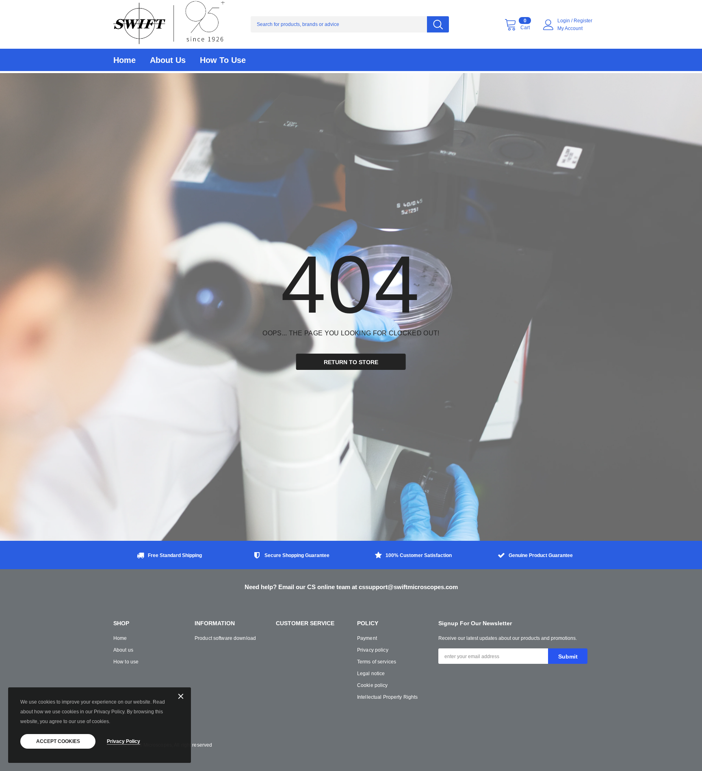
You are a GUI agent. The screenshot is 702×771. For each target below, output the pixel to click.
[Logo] (169, 24)
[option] (168, 556)
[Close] (181, 697)
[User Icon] (548, 24)
